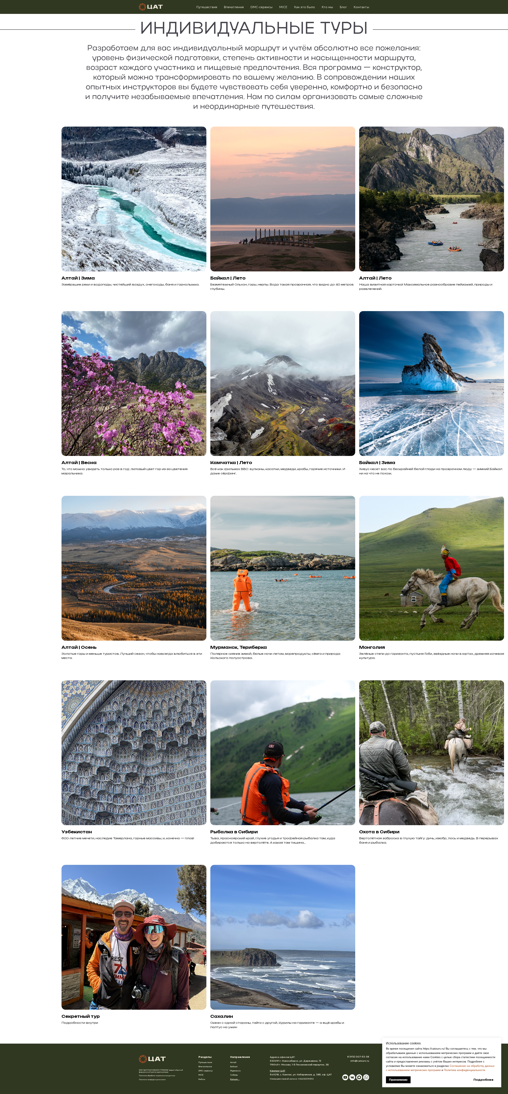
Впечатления (234, 7)
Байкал (234, 1066)
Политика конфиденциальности (464, 1070)
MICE (283, 7)
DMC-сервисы (261, 7)
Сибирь (234, 1075)
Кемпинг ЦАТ (277, 1070)
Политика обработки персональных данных (157, 1076)
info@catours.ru (359, 1060)
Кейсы (201, 1079)
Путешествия (206, 7)
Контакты (361, 7)
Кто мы (327, 7)
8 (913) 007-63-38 (358, 1056)
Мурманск (235, 1070)
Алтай (233, 1062)
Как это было (304, 7)
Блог (343, 7)
